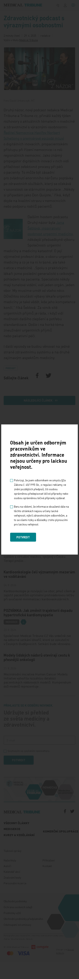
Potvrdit (23, 537)
